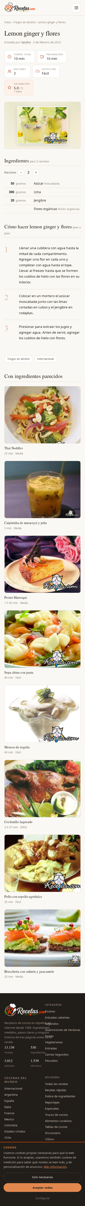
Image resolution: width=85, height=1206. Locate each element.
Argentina (11, 1095)
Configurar (42, 1198)
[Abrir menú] (76, 7)
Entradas (51, 1048)
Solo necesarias (42, 1177)
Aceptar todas (43, 1188)
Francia (9, 1113)
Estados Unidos (14, 1131)
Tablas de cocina (56, 1127)
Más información (55, 1167)
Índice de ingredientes (60, 1096)
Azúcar (38, 183)
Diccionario (52, 1133)
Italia (7, 1107)
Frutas (49, 1036)
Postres (50, 1011)
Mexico (9, 1119)
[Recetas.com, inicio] (19, 8)
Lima (37, 192)
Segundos (52, 1024)
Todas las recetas (56, 1084)
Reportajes (52, 1102)
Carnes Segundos (57, 1054)
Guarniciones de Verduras (62, 1030)
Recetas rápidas (55, 1090)
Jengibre (40, 200)
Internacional (45, 359)
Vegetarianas (54, 1042)
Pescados (51, 1061)
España (9, 1101)
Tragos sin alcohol (24, 22)
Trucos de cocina (56, 1115)
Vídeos (49, 1139)
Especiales (52, 1108)
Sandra (26, 42)
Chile (7, 1137)
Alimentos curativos (58, 1121)
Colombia (10, 1125)
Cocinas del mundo (15, 1080)
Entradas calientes (57, 1017)
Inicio (7, 22)
